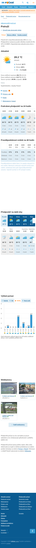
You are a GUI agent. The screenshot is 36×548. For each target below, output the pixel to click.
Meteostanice (7, 101)
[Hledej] (22, 2)
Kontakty (21, 513)
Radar (16, 7)
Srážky (19, 300)
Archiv (3, 513)
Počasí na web (5, 525)
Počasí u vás (7, 94)
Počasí (4, 35)
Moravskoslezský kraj (24, 16)
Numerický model (23, 499)
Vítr (12, 300)
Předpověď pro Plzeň (25, 509)
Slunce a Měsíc (11, 35)
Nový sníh (27, 300)
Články (3, 518)
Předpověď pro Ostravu (25, 506)
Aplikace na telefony (7, 523)
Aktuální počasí (5, 496)
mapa (13, 101)
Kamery (5, 90)
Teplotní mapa (5, 509)
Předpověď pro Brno (24, 504)
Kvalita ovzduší (22, 35)
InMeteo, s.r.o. (15, 541)
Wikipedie (28, 451)
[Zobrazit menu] (33, 2)
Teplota (5, 300)
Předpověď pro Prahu (25, 501)
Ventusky (3, 530)
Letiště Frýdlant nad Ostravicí (7, 416)
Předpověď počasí (11, 16)
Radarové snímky (6, 499)
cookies (8, 543)
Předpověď (23, 7)
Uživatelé (3, 516)
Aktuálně (9, 7)
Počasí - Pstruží (23, 449)
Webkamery (4, 506)
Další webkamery (19, 424)
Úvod (3, 7)
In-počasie (4, 532)
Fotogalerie (4, 520)
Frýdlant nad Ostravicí (8, 396)
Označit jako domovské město (12, 30)
